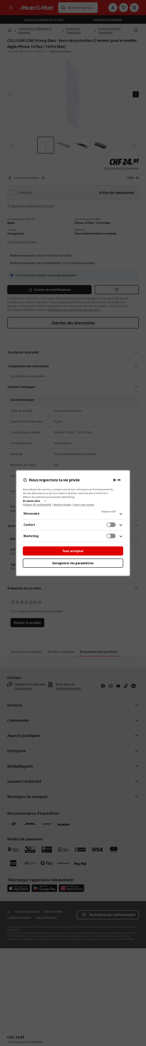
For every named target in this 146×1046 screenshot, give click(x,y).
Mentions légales (62, 504)
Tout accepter (73, 551)
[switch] (111, 524)
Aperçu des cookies (84, 504)
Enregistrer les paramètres (73, 563)
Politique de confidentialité (37, 504)
